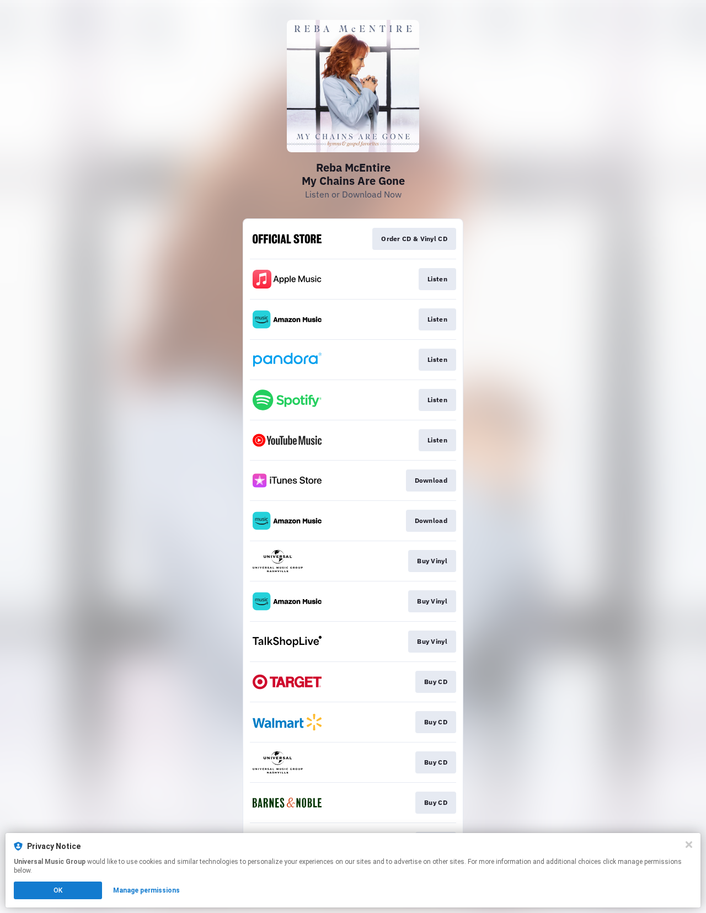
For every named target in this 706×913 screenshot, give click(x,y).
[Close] (689, 844)
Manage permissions (146, 890)
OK (58, 890)
